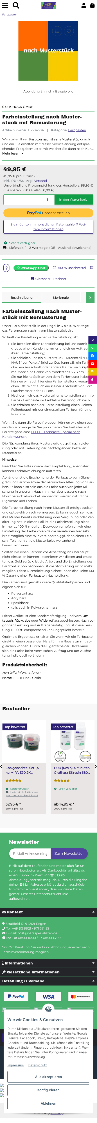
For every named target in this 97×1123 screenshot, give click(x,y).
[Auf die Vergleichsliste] (57, 31)
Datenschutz (37, 1065)
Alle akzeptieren (48, 1077)
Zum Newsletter (69, 853)
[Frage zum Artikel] (6, 268)
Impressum (15, 1065)
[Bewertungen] (13, 781)
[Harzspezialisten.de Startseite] (48, 5)
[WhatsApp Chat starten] (92, 348)
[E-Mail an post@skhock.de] (92, 340)
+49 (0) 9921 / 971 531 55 (30, 928)
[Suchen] (16, 5)
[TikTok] (92, 379)
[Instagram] (92, 372)
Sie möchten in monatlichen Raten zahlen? (48, 226)
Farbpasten (77, 130)
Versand (40, 181)
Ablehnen (48, 1103)
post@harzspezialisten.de (37, 933)
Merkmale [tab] (61, 298)
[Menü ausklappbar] (5, 5)
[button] (83, 5)
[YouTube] (92, 364)
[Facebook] (92, 356)
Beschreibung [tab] (22, 298)
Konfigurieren (48, 1090)
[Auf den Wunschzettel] (69, 31)
